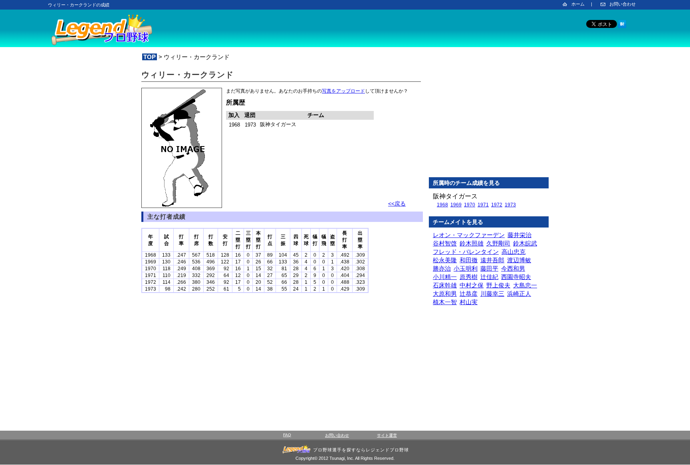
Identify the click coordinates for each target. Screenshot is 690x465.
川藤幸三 (492, 293)
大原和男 (445, 293)
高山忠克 (513, 251)
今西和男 (513, 268)
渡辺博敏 (519, 260)
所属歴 (235, 102)
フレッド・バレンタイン (466, 251)
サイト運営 (387, 435)
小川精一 (445, 276)
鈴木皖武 (525, 243)
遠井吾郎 (492, 260)
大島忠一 (525, 285)
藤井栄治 (519, 235)
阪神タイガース (455, 196)
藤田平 (489, 268)
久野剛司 (498, 243)
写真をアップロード (343, 91)
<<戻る (397, 203)
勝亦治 (442, 268)
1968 (442, 205)
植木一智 (445, 302)
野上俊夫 (498, 285)
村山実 (469, 302)
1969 (456, 205)
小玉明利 (466, 268)
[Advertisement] (489, 119)
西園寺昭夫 (516, 276)
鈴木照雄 (472, 243)
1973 (510, 205)
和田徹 (469, 260)
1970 (469, 205)
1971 (483, 205)
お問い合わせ (622, 4)
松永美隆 (445, 260)
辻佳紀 (489, 276)
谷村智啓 (445, 243)
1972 (496, 205)
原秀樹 (469, 276)
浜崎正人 (519, 293)
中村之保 (472, 285)
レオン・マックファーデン (469, 235)
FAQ (287, 435)
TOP (149, 56)
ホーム (578, 4)
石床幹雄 (445, 285)
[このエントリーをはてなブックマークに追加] (622, 26)
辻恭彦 (469, 293)
